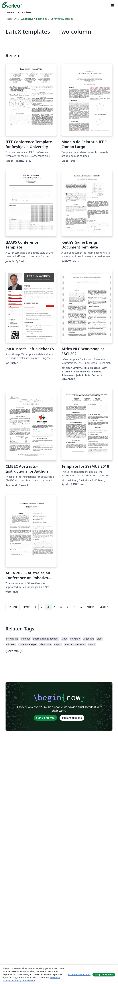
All (15, 18)
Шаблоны (27, 18)
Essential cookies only (79, 974)
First (12, 606)
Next (91, 606)
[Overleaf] (12, 5)
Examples (41, 18)
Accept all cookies (103, 974)
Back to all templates (18, 12)
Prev (26, 606)
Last (104, 606)
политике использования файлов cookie (31, 979)
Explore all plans (72, 718)
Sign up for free (45, 718)
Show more (14, 650)
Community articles (62, 18)
